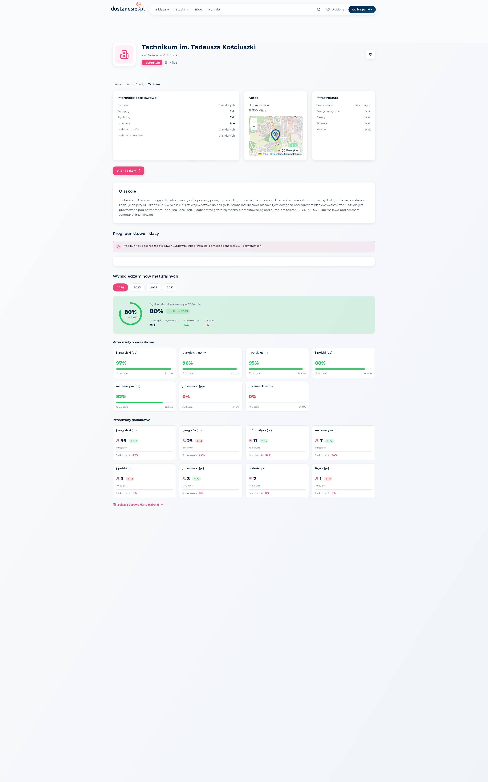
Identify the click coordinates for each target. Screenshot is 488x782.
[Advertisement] (244, 29)
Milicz (128, 84)
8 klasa (160, 9)
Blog (198, 9)
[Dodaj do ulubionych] (370, 54)
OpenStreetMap (280, 153)
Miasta (117, 84)
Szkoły (140, 84)
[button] (275, 135)
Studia (180, 9)
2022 (153, 287)
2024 (120, 287)
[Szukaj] (318, 9)
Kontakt (214, 9)
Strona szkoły (126, 170)
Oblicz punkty (362, 9)
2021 (170, 287)
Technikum (155, 84)
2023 (137, 287)
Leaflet (264, 153)
